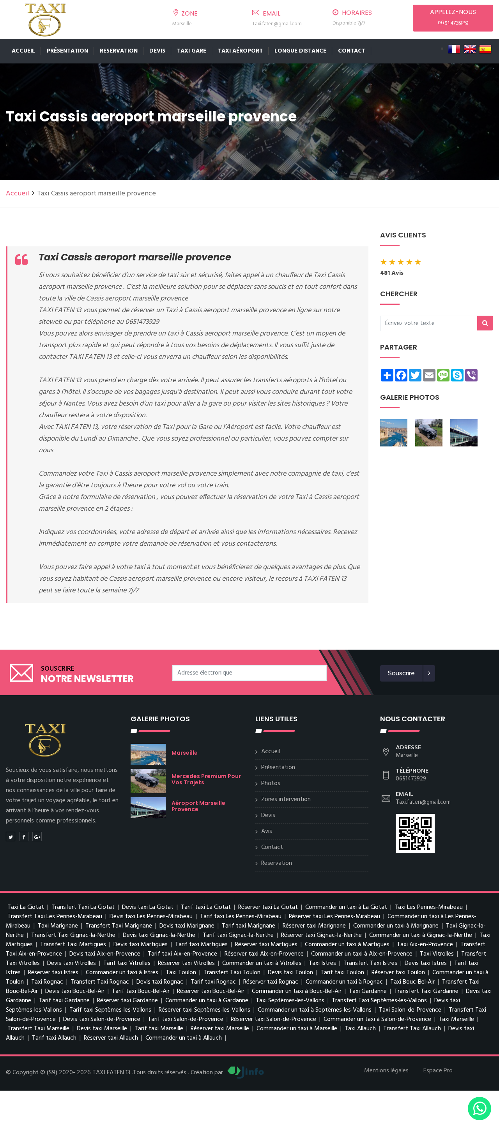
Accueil (23, 51)
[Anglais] (470, 49)
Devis (157, 51)
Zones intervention (286, 799)
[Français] (454, 49)
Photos (270, 783)
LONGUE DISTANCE (300, 51)
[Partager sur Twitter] (10, 836)
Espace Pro (438, 1071)
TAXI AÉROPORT (240, 51)
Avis (266, 831)
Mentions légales (386, 1071)
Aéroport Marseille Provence (198, 806)
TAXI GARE (191, 51)
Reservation (119, 51)
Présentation (67, 51)
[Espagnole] (485, 49)
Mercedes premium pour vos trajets (206, 779)
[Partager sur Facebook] (23, 836)
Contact (351, 51)
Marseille (185, 753)
